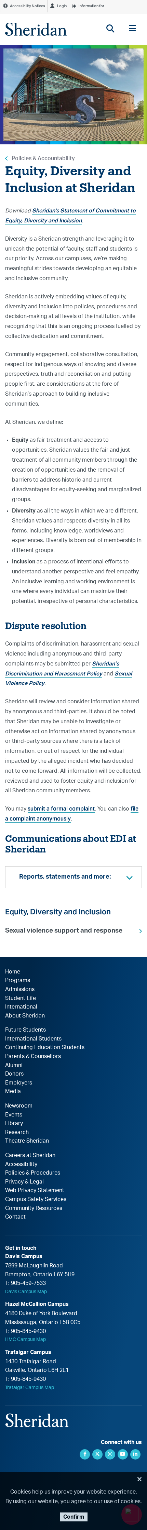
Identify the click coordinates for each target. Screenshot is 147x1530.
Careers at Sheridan (30, 1155)
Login (62, 6)
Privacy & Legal (24, 1182)
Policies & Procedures (32, 1173)
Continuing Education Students (44, 1047)
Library (14, 1123)
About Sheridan (25, 1016)
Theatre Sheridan (27, 1141)
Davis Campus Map (26, 1291)
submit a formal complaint (61, 808)
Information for (91, 6)
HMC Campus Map (25, 1339)
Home (12, 972)
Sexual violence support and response (63, 930)
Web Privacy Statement (34, 1190)
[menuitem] (73, 930)
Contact (15, 1217)
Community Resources (33, 1208)
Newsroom (18, 1106)
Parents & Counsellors (33, 1056)
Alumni (14, 1065)
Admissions (20, 989)
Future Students (25, 1030)
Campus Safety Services (35, 1199)
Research (17, 1132)
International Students (33, 1039)
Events (13, 1115)
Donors (14, 1074)
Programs (17, 980)
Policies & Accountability (43, 158)
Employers (18, 1083)
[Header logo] (36, 29)
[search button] (110, 28)
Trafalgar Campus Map (29, 1387)
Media (13, 1091)
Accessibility (21, 1164)
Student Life (20, 998)
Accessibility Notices (27, 6)
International (21, 1007)
